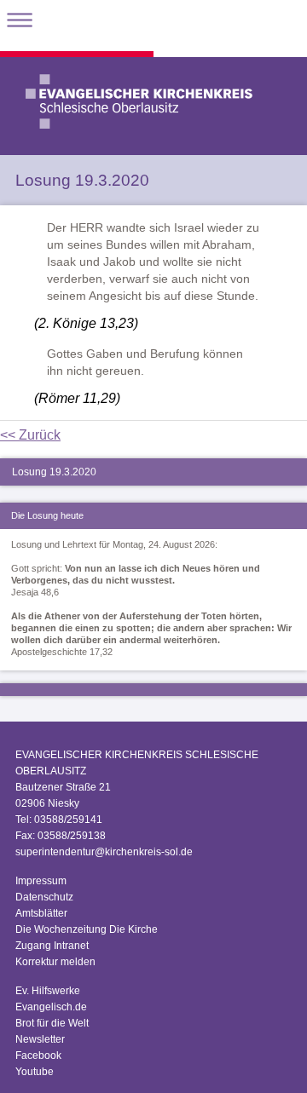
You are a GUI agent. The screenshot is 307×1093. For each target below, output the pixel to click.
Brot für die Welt (52, 1023)
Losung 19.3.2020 (54, 472)
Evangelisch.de (51, 1007)
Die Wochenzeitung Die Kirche (86, 929)
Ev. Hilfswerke (47, 991)
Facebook (38, 1055)
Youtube (34, 1072)
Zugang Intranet (52, 946)
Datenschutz (44, 897)
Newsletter (40, 1039)
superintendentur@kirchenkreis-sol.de (104, 852)
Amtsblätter (41, 913)
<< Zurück (30, 435)
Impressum (41, 881)
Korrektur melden (55, 962)
